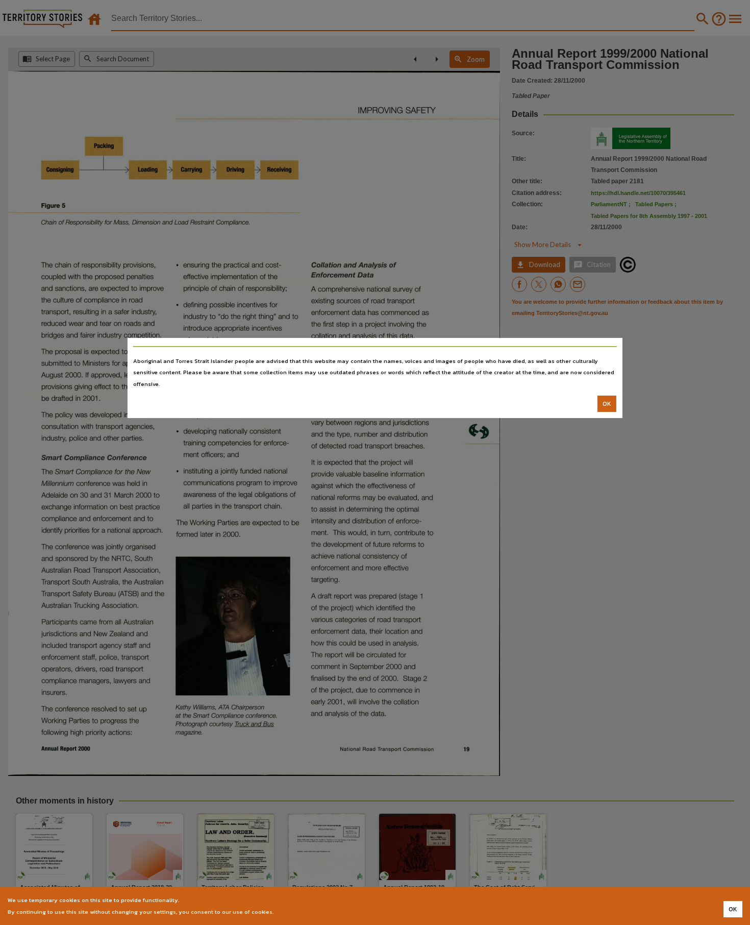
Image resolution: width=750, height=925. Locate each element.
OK (607, 403)
